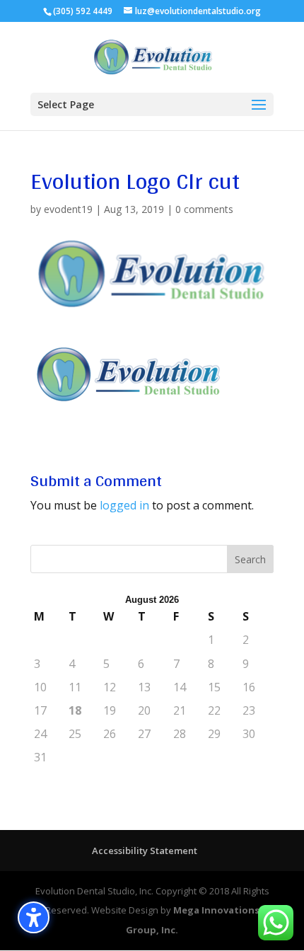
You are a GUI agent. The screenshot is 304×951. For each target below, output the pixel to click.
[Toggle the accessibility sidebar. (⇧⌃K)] (33, 917)
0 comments (204, 209)
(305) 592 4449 (82, 11)
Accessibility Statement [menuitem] (144, 850)
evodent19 (68, 209)
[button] (152, 104)
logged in (124, 505)
